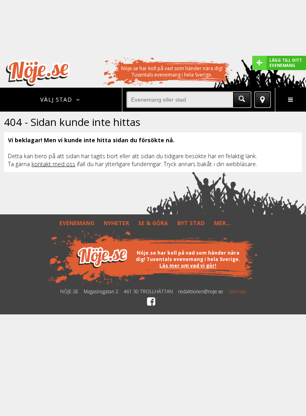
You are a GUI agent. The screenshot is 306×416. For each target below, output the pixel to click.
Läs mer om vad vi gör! (187, 265)
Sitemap (237, 291)
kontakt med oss (53, 164)
